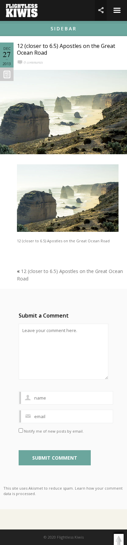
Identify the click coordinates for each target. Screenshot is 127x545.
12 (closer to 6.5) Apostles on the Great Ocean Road (66, 49)
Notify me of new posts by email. (54, 431)
